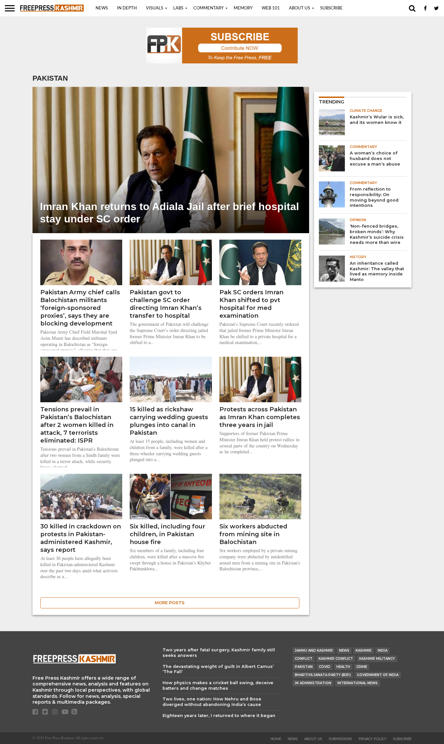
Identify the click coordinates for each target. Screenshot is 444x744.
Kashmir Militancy (377, 659)
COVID (324, 667)
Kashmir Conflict (336, 659)
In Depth (127, 8)
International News (357, 683)
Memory (243, 8)
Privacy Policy (372, 739)
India (382, 650)
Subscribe (331, 8)
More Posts (170, 602)
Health (343, 667)
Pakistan (304, 667)
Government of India (377, 675)
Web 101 (271, 8)
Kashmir (364, 650)
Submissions (340, 739)
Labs (178, 8)
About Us (299, 8)
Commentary (208, 8)
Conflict (303, 659)
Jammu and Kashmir (314, 650)
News (102, 8)
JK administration (313, 683)
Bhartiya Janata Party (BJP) (323, 675)
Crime (361, 667)
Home (275, 739)
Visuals (154, 8)
